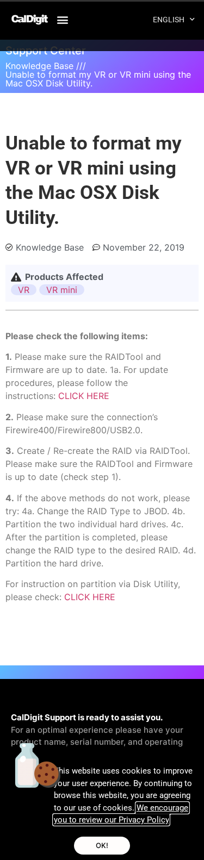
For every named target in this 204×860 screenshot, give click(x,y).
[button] (63, 19)
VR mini (61, 289)
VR (23, 289)
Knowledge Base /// (45, 65)
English (168, 19)
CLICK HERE (83, 395)
